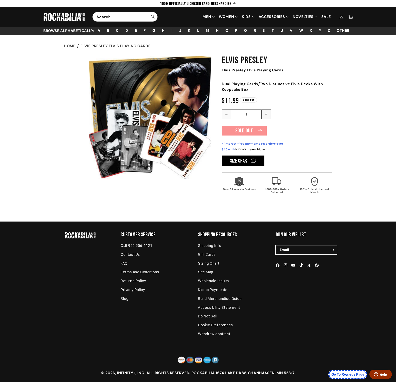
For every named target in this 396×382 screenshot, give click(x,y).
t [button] (273, 30)
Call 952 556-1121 (136, 245)
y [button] (320, 30)
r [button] (255, 30)
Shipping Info (209, 245)
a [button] (99, 30)
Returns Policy (133, 281)
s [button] (264, 30)
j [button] (180, 30)
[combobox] (125, 16)
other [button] (343, 30)
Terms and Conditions (140, 272)
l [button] (198, 30)
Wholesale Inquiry (213, 281)
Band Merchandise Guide (220, 298)
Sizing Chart (208, 263)
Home (69, 46)
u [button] (281, 30)
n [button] (217, 30)
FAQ (124, 263)
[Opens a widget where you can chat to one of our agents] (380, 375)
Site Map (205, 272)
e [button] (136, 30)
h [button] (163, 30)
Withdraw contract (214, 334)
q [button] (245, 30)
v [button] (291, 30)
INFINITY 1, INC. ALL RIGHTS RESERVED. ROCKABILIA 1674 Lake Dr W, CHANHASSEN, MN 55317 (206, 372)
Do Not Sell (207, 316)
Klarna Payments (212, 290)
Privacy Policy (133, 290)
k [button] (189, 30)
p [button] (236, 30)
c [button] (117, 30)
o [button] (227, 30)
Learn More (256, 149)
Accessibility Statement (219, 307)
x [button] (311, 30)
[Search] (152, 16)
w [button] (301, 30)
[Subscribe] (332, 250)
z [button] (329, 30)
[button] (350, 16)
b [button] (108, 30)
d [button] (126, 30)
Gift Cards (207, 254)
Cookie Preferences (215, 325)
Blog (124, 298)
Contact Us (130, 254)
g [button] (154, 30)
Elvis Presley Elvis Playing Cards (115, 46)
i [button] (172, 30)
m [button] (207, 30)
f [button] (145, 30)
